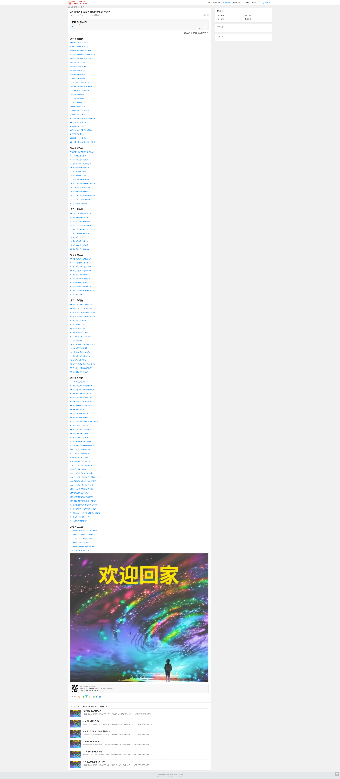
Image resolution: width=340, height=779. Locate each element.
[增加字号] (205, 15)
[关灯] (337, 774)
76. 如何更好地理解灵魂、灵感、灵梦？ (82, 364)
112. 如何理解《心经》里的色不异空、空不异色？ (86, 513)
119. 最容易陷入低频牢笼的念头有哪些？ (83, 546)
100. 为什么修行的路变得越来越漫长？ (82, 465)
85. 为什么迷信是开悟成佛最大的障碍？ (82, 405)
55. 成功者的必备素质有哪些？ (80, 275)
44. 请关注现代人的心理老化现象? (81, 225)
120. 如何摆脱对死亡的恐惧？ (79, 550)
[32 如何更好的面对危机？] (75, 744)
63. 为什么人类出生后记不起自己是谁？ (82, 312)
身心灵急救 (226, 2)
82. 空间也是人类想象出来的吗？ (80, 393)
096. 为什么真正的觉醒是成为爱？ (81, 449)
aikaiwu (74, 15)
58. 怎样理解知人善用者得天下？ (80, 286)
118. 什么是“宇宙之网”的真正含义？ (81, 542)
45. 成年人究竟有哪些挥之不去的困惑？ (82, 229)
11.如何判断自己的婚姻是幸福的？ (81, 82)
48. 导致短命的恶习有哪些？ (79, 241)
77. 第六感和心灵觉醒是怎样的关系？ (82, 368)
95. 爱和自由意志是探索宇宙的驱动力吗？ (83, 445)
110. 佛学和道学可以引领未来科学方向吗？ (83, 505)
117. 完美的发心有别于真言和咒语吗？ (82, 538)
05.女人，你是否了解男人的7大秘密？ (82, 58)
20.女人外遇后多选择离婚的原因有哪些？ (83, 118)
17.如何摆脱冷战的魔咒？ (78, 106)
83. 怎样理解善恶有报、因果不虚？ (81, 397)
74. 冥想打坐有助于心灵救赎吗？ (80, 356)
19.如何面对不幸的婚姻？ (78, 114)
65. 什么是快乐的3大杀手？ (79, 320)
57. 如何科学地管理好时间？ (79, 282)
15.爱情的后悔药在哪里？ (78, 98)
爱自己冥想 (216, 2)
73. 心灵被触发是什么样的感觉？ (80, 352)
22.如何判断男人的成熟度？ (79, 126)
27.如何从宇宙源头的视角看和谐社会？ (82, 152)
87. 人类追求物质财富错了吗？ (80, 413)
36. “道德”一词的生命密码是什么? (80, 187)
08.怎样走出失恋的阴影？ (78, 70)
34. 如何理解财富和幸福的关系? (80, 179)
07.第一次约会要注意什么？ (79, 66)
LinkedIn (96, 696)
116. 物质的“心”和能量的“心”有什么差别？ (83, 534)
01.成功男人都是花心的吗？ (79, 43)
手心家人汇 (246, 2)
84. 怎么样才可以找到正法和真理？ (81, 401)
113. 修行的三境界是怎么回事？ (80, 517)
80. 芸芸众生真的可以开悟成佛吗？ (81, 386)
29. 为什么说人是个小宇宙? (79, 160)
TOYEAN (179, 776)
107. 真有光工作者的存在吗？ (79, 493)
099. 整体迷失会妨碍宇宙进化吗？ (81, 461)
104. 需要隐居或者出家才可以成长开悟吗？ (83, 481)
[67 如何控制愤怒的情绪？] (75, 723)
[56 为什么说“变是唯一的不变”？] (75, 764)
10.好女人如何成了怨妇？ (78, 78)
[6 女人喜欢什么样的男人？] (75, 713)
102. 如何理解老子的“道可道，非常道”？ (83, 473)
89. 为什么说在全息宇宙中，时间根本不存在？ (85, 421)
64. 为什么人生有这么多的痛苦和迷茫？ (82, 316)
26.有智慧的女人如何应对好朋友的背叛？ (83, 142)
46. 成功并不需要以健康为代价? (80, 233)
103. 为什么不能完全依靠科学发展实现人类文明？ (86, 477)
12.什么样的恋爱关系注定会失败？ (81, 86)
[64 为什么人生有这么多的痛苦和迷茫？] (75, 734)
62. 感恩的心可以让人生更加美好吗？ (82, 308)
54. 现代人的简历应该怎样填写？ (80, 271)
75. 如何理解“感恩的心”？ (78, 360)
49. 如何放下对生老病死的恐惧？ (80, 245)
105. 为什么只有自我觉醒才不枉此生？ (82, 485)
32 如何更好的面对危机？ (92, 741)
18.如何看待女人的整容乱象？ (79, 110)
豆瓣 (93, 696)
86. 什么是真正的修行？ (77, 409)
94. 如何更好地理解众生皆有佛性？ (81, 441)
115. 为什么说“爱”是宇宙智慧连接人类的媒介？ (85, 530)
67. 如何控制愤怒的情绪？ (78, 328)
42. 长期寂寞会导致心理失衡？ (80, 217)
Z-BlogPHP (168, 776)
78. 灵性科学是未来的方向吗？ (80, 372)
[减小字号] (208, 15)
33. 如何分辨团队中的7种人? (79, 175)
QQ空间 (90, 696)
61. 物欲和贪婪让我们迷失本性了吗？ (82, 304)
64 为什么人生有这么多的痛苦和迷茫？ (96, 731)
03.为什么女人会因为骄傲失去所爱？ (82, 50)
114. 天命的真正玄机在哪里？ (79, 521)
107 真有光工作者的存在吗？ (93, 752)
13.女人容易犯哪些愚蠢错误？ (79, 90)
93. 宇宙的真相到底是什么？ (79, 437)
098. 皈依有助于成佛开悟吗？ (79, 457)
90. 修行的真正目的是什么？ (79, 425)
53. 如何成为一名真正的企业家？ (80, 267)
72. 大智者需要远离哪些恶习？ (80, 348)
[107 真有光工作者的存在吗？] (75, 754)
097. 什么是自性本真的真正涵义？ (81, 453)
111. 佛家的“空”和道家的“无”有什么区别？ (83, 509)
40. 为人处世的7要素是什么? (79, 203)
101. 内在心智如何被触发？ (79, 469)
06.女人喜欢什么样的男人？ (79, 62)
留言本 (254, 2)
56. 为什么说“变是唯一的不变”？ (80, 279)
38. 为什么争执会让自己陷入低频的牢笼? (83, 195)
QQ (86, 696)
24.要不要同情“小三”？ (77, 134)
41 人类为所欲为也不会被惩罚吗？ (81, 213)
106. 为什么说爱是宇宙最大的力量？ (81, 489)
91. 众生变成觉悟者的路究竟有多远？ (82, 429)
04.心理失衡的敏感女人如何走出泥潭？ (82, 54)
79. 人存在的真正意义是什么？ (80, 382)
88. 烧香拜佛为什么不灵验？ (79, 417)
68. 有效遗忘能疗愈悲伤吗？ (79, 332)
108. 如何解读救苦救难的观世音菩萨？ (82, 497)
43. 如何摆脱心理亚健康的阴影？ (80, 221)
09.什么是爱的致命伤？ (77, 74)
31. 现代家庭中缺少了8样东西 (79, 168)
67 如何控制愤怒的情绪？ (92, 721)
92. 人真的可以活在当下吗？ (79, 433)
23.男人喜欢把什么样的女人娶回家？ (82, 130)
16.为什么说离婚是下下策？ (79, 102)
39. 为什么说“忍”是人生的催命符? (80, 199)
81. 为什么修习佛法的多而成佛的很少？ (82, 390)
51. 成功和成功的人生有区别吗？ (80, 259)
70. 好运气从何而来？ (77, 340)
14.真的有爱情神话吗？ (77, 94)
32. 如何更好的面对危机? (78, 172)
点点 (100, 696)
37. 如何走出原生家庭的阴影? (79, 191)
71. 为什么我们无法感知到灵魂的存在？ (82, 344)
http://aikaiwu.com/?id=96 (93, 690)
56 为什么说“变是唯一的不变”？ (94, 762)
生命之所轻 (236, 2)
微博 (79, 696)
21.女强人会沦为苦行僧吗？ (79, 122)
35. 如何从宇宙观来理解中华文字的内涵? (83, 183)
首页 (209, 2)
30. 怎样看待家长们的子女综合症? (81, 164)
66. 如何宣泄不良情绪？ (77, 324)
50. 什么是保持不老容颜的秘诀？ (80, 249)
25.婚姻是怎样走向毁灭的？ (79, 138)
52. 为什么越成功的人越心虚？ (80, 263)
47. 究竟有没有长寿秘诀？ (78, 237)
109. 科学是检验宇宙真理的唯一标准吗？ (83, 501)
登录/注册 (267, 2)
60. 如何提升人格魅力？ (77, 294)
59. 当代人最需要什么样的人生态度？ (82, 290)
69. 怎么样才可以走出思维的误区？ (81, 336)
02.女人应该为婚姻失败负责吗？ (80, 47)
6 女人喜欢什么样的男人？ (92, 711)
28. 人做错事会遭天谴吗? (78, 156)
